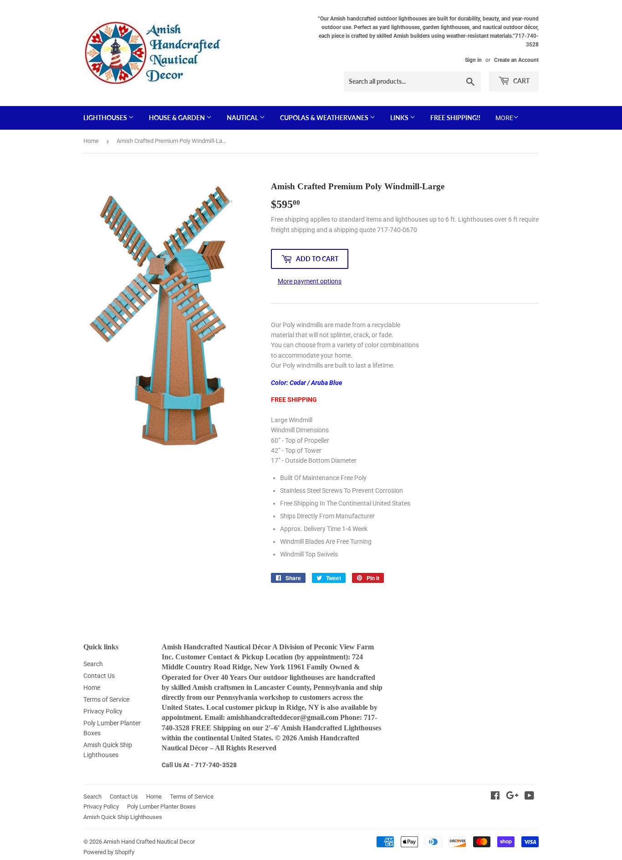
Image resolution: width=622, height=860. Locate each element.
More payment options (310, 281)
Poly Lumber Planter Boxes (161, 806)
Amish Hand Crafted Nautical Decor (149, 841)
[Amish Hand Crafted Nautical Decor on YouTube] (529, 796)
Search (93, 664)
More (504, 117)
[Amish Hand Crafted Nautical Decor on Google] (512, 796)
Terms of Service (106, 699)
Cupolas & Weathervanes (325, 117)
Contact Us (99, 675)
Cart (521, 81)
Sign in (473, 60)
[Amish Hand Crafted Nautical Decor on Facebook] (495, 796)
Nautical (243, 117)
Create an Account (516, 60)
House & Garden (177, 117)
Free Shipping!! (455, 117)
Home (91, 140)
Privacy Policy (102, 711)
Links (400, 117)
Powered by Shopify (108, 852)
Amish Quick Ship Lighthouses (122, 817)
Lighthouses (105, 117)
